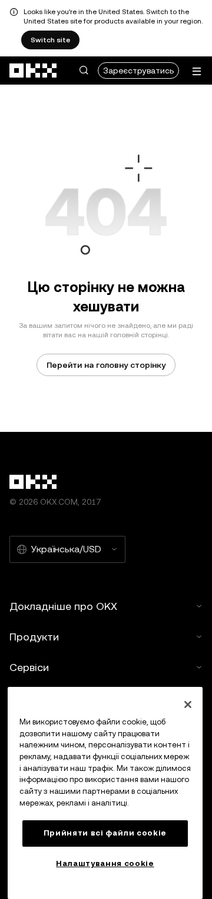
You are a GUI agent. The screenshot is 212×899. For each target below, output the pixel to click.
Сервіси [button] (29, 667)
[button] (84, 70)
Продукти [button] (34, 636)
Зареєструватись (138, 70)
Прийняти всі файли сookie (105, 832)
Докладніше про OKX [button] (63, 606)
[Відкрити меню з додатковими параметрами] (197, 71)
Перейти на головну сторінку (106, 365)
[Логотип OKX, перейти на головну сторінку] (33, 70)
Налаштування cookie (105, 863)
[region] (105, 793)
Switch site (50, 40)
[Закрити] (188, 704)
